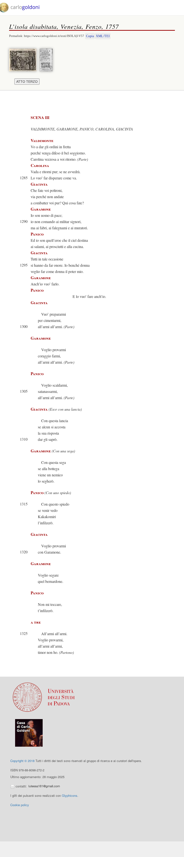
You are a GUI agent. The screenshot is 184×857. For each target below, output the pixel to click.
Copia (90, 36)
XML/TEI (103, 36)
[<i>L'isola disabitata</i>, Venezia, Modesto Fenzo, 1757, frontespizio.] (47, 59)
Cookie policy (19, 805)
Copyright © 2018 (22, 760)
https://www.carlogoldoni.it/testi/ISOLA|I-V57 (54, 36)
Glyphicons (69, 795)
